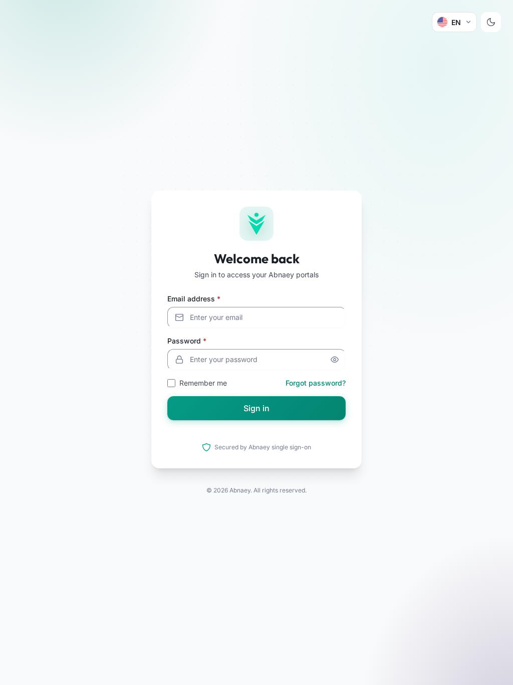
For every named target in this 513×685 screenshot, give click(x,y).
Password (186, 340)
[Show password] (335, 359)
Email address (193, 298)
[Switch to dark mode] (491, 22)
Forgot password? (316, 383)
